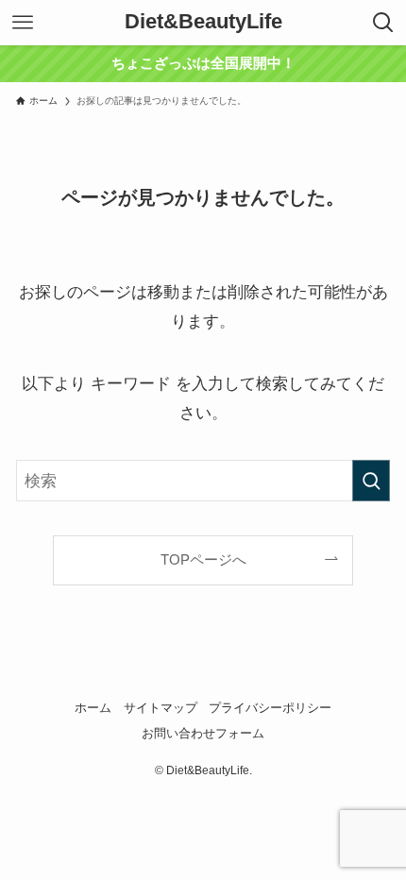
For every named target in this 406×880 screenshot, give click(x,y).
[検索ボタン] (383, 22)
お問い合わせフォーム (203, 733)
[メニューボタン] (22, 22)
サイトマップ (160, 708)
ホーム (93, 708)
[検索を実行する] (371, 480)
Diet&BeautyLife (203, 22)
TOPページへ (203, 559)
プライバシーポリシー (270, 708)
